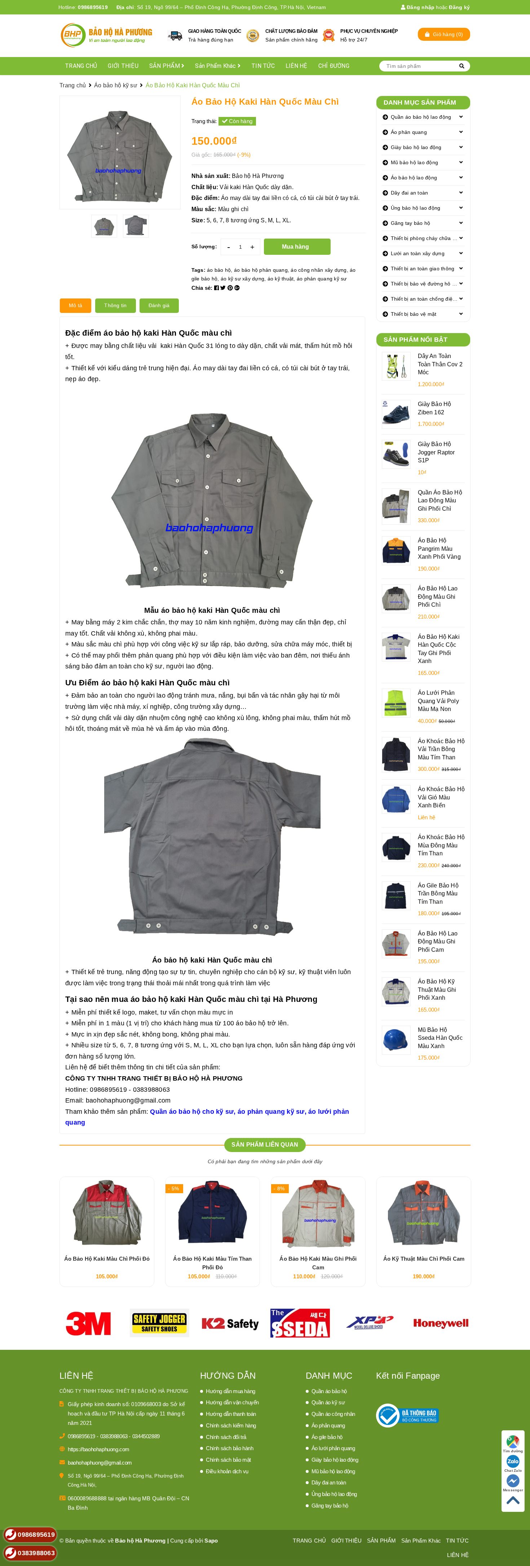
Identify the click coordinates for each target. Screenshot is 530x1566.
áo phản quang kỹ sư (322, 279)
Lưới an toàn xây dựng (418, 253)
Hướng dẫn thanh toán (231, 1414)
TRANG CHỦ (81, 65)
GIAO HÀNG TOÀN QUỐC (214, 31)
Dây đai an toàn (409, 193)
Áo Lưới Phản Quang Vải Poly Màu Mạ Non (438, 700)
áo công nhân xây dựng (318, 270)
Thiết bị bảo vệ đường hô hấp (426, 284)
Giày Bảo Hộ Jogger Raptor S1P (436, 452)
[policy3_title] (328, 36)
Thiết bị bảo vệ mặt (414, 314)
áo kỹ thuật (281, 279)
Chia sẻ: (202, 288)
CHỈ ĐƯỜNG (333, 65)
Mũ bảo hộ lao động (414, 162)
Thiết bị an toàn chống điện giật (428, 299)
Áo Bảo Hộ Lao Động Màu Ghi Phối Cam (438, 941)
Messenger (513, 1490)
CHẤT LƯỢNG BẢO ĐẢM (291, 31)
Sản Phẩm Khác (216, 65)
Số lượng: (204, 246)
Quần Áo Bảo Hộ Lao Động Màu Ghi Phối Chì (440, 500)
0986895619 (93, 7)
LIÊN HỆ (297, 65)
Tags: (199, 270)
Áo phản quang (409, 132)
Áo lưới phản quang (333, 1448)
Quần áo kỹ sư (328, 1402)
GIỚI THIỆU (123, 65)
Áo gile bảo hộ (327, 1437)
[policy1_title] (175, 35)
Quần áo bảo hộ (329, 1391)
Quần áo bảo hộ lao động (421, 117)
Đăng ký (459, 7)
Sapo (211, 1540)
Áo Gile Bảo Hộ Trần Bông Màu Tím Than (438, 893)
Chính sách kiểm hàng (231, 1425)
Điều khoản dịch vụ (227, 1471)
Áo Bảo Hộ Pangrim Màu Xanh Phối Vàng (439, 548)
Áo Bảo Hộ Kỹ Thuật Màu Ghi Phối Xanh (437, 989)
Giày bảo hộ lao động (416, 147)
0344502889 (146, 1436)
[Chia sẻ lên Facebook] (217, 288)
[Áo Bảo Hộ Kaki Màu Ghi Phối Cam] (318, 1213)
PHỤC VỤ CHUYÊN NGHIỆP (369, 31)
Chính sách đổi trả (226, 1437)
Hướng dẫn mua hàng (230, 1391)
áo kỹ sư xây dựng (242, 279)
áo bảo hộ (219, 270)
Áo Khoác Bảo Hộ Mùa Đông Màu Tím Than (441, 845)
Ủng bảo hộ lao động (416, 208)
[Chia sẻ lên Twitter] (224, 288)
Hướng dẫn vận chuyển (232, 1402)
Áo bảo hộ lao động (414, 177)
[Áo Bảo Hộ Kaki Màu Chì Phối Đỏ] (107, 1213)
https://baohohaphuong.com (98, 1449)
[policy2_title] (253, 36)
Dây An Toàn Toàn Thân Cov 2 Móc (440, 364)
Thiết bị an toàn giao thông (423, 268)
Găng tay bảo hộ (410, 223)
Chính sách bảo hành (229, 1448)
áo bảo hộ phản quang (261, 270)
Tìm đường (513, 1451)
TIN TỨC (263, 65)
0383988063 (114, 1436)
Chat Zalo (513, 1471)
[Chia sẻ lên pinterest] (231, 288)
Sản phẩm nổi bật (416, 339)
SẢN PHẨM (165, 65)
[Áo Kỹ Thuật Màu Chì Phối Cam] (424, 1213)
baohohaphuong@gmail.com (100, 1463)
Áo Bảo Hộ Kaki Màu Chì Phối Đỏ (107, 1259)
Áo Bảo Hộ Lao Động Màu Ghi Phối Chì (438, 596)
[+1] (237, 288)
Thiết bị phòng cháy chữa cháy (427, 238)
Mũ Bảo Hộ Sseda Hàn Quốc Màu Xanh (440, 1037)
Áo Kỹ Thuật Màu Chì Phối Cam (423, 1259)
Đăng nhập (420, 7)
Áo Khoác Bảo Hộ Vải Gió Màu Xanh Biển (441, 797)
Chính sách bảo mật (228, 1460)
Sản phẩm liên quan (264, 1145)
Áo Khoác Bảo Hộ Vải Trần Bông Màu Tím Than (441, 749)
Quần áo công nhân (333, 1414)
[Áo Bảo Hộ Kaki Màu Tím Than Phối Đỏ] (212, 1213)
